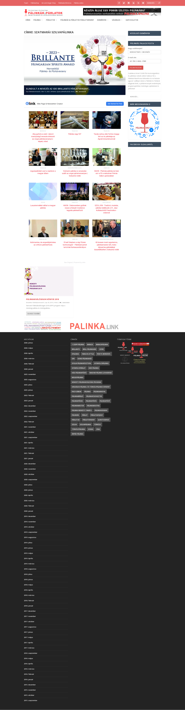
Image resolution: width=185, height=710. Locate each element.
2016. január (28, 679)
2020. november (30, 469)
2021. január (28, 458)
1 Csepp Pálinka (78, 344)
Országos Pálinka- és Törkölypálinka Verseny (91, 387)
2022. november (30, 411)
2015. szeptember (30, 700)
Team (26, 3)
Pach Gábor (76, 391)
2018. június (28, 579)
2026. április (28, 353)
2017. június (28, 632)
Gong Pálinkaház (85, 359)
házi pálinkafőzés (79, 373)
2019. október (29, 527)
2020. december (30, 464)
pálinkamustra (93, 406)
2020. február (29, 506)
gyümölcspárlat (79, 368)
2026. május (28, 348)
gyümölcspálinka (101, 363)
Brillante (53, 91)
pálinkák (75, 415)
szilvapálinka (85, 424)
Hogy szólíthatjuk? (135, 48)
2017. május (28, 637)
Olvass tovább (33, 314)
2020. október (29, 474)
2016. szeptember (30, 653)
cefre (101, 349)
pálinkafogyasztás (94, 396)
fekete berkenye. (104, 354)
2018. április (28, 590)
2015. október (29, 695)
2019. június (28, 548)
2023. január (28, 401)
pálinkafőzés (91, 401)
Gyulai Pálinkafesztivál (81, 363)
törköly (97, 424)
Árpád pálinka (77, 434)
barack (90, 344)
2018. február (29, 601)
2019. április (28, 558)
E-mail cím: (132, 57)
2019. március (29, 564)
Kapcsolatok (132, 20)
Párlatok (50, 20)
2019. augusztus (30, 537)
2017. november (30, 616)
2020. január (28, 511)
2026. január (28, 369)
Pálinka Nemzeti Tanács (82, 410)
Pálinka (37, 20)
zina (98, 429)
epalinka (75, 354)
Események (101, 20)
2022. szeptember (30, 416)
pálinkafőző (105, 401)
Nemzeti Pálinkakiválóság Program (86, 382)
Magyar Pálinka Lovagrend (101, 373)
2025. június (28, 390)
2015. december (30, 685)
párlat (85, 415)
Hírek (28, 20)
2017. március (29, 648)
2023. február (29, 395)
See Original (68, 262)
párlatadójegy (97, 415)
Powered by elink (79, 262)
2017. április (28, 643)
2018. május (28, 585)
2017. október (29, 622)
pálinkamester (78, 406)
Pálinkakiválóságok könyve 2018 (42, 299)
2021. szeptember (30, 437)
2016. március (29, 669)
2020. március (29, 501)
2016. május (28, 658)
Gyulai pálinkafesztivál (63, 91)
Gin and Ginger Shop (49, 3)
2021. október (29, 432)
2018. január (28, 606)
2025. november (30, 374)
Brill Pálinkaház (89, 349)
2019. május (28, 553)
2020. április (28, 495)
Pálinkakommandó (34, 91)
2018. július (28, 574)
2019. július (28, 543)
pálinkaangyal (99, 391)
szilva (74, 424)
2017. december (30, 611)
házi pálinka (94, 368)
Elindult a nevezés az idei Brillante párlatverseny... (58, 88)
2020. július (28, 485)
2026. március (29, 358)
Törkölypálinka (78, 429)
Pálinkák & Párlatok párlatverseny (77, 20)
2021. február (29, 453)
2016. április (28, 664)
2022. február (29, 422)
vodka (90, 429)
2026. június (28, 343)
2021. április (28, 443)
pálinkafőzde (77, 401)
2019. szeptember (30, 532)
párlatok (76, 420)
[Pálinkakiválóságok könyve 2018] (48, 281)
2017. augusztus (30, 627)
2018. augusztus (30, 569)
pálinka (87, 391)
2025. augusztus (30, 380)
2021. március (29, 448)
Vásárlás (116, 20)
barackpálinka (102, 344)
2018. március (29, 595)
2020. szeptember (30, 480)
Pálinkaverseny (101, 410)
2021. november (30, 427)
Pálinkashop (35, 3)
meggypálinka (77, 377)
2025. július (28, 385)
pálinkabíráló (77, 396)
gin (73, 359)
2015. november (30, 690)
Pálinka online (78, 3)
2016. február (29, 674)
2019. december (30, 516)
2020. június (28, 490)
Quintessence (103, 420)
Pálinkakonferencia (64, 3)
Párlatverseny (89, 420)
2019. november (30, 522)
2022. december (30, 406)
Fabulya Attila (88, 354)
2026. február (29, 364)
